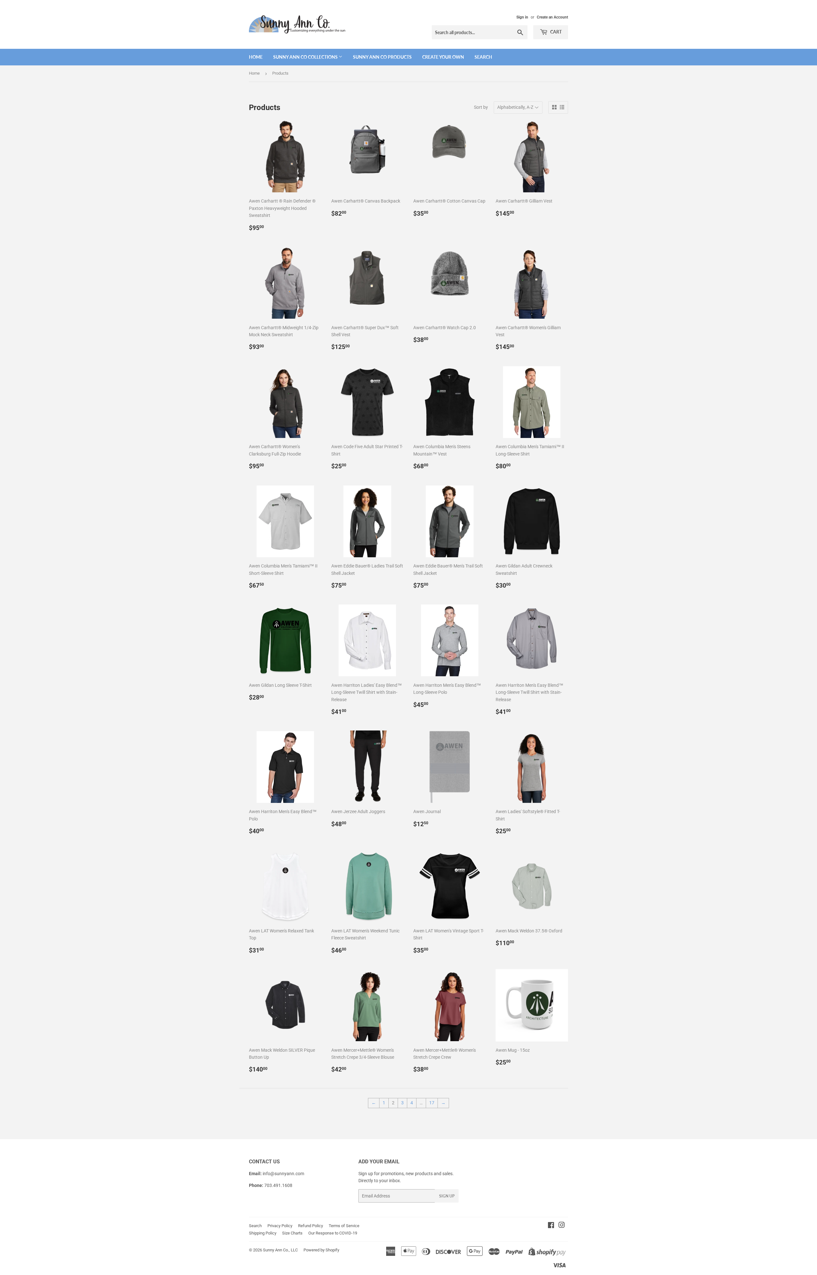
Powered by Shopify (321, 1250)
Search (483, 57)
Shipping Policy (262, 1233)
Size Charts (292, 1233)
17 (431, 1102)
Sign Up (446, 1196)
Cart (555, 31)
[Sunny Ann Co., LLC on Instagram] (561, 1225)
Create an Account (552, 17)
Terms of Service (344, 1225)
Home (256, 57)
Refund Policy (310, 1225)
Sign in (522, 17)
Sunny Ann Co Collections (306, 57)
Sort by (481, 107)
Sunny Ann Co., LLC (280, 1250)
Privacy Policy (279, 1225)
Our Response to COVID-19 (332, 1233)
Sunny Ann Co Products (382, 57)
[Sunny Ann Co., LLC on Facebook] (551, 1225)
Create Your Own (443, 57)
